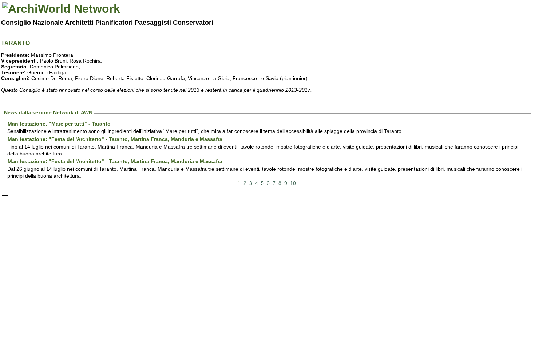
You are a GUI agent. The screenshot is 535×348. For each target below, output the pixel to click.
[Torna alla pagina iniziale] (61, 8)
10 (293, 183)
